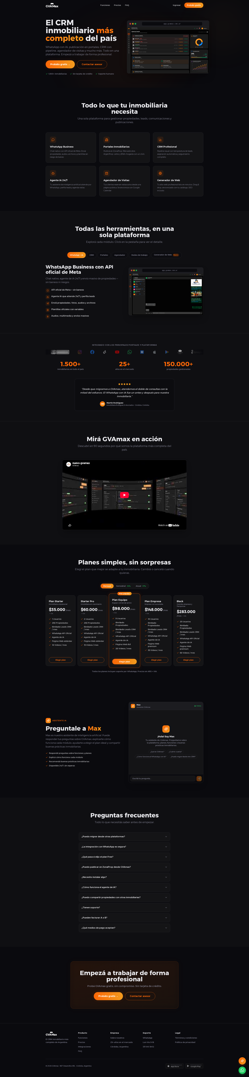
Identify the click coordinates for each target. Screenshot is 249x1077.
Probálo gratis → (60, 64)
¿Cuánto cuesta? (175, 752)
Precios (117, 5)
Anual (141, 586)
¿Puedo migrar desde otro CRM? (183, 757)
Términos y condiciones (186, 1038)
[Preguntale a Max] (242, 1061)
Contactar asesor (92, 64)
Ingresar (177, 5)
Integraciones (84, 1047)
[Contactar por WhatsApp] (242, 1070)
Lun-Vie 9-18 (148, 1042)
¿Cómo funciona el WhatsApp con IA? (151, 757)
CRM (91, 255)
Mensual (107, 586)
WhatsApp (147, 1038)
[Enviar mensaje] (199, 778)
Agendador (119, 255)
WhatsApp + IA (76, 255)
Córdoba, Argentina (119, 1047)
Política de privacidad (185, 1042)
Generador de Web (166, 255)
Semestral (123, 586)
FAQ (127, 5)
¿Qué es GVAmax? (157, 752)
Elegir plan (61, 660)
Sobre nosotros (117, 1038)
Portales (104, 255)
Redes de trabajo (139, 255)
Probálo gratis (194, 5)
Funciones (105, 5)
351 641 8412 (148, 1047)
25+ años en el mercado (121, 1042)
